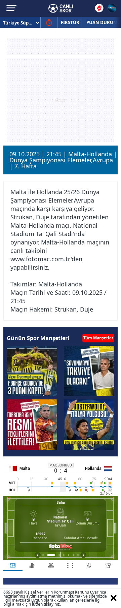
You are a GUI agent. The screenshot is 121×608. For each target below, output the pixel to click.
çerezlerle (84, 600)
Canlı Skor (60, 8)
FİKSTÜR (70, 22)
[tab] (13, 565)
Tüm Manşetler (98, 338)
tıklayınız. (52, 604)
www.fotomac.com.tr (40, 259)
